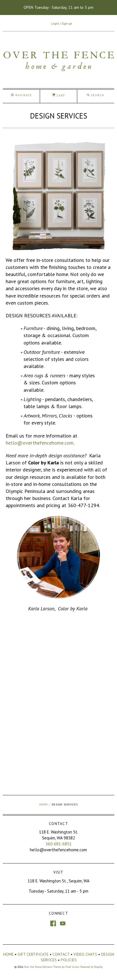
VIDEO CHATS (85, 954)
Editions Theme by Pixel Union (61, 967)
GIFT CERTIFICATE (33, 954)
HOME (8, 954)
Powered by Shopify (91, 967)
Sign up (67, 23)
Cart (60, 95)
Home (43, 804)
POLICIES (69, 959)
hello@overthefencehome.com (40, 443)
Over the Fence (32, 967)
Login (55, 23)
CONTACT (61, 954)
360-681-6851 (58, 843)
